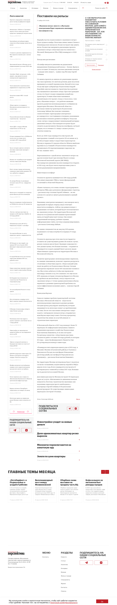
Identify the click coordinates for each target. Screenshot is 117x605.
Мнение (45, 8)
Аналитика (23, 8)
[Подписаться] (108, 2)
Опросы (63, 591)
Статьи (12, 8)
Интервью (35, 8)
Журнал (63, 583)
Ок (102, 601)
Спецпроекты (72, 8)
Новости (64, 557)
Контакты (45, 557)
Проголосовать (91, 65)
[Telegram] (105, 2)
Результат (101, 65)
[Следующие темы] (107, 472)
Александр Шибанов (47, 399)
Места (78, 399)
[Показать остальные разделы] (83, 8)
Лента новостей (16, 16)
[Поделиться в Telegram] (69, 408)
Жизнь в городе (58, 8)
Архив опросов (96, 69)
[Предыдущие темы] (103, 472)
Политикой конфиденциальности (63, 602)
